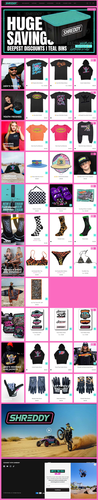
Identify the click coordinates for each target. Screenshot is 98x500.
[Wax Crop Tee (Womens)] (37, 132)
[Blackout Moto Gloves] (37, 385)
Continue (58, 490)
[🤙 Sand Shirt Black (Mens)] (61, 69)
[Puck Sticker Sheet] (37, 319)
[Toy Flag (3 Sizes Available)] (85, 195)
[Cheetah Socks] (61, 225)
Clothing (34, 3)
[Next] (94, 9)
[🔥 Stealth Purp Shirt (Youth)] (85, 102)
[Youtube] (7, 466)
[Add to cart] (46, 173)
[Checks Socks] (37, 225)
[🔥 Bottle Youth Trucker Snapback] (85, 163)
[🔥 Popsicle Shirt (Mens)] (37, 69)
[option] (49, 31)
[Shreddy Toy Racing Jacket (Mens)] (85, 353)
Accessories (50, 3)
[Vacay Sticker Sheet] (61, 319)
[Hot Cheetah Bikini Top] (37, 257)
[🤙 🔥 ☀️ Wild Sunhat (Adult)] (61, 163)
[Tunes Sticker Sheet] (85, 319)
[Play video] (49, 431)
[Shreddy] (11, 3)
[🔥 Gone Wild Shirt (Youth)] (61, 102)
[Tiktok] (13, 466)
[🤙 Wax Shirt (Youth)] (37, 102)
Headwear (41, 3)
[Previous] (88, 9)
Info (75, 3)
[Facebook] (4, 466)
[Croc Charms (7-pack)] (61, 195)
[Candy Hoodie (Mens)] (85, 69)
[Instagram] (10, 466)
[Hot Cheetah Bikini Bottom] (61, 257)
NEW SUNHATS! (25, 3)
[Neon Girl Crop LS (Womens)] (85, 132)
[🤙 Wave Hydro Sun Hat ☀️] (37, 163)
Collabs (58, 3)
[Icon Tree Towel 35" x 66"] (37, 289)
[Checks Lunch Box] (37, 195)
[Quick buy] (46, 79)
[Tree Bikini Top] (85, 257)
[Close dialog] (95, 464)
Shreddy (8, 492)
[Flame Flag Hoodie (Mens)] (61, 353)
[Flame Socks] (85, 225)
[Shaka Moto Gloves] (61, 385)
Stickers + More (67, 3)
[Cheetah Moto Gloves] (85, 385)
